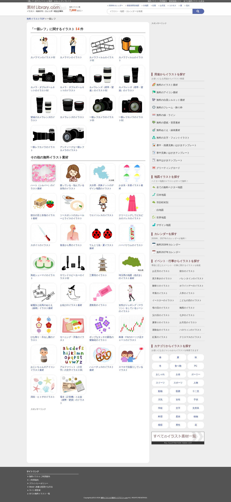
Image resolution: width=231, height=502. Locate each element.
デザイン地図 (164, 225)
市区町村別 (162, 202)
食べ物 (178, 366)
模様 (160, 425)
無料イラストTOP (35, 18)
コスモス (172, 5)
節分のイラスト (187, 271)
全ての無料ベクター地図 (169, 187)
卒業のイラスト (160, 293)
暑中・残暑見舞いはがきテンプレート (177, 145)
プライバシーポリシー (38, 483)
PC (195, 366)
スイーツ (160, 382)
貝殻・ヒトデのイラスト (43, 397)
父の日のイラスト (161, 315)
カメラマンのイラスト (71, 57)
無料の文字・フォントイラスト (173, 137)
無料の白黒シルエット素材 (171, 100)
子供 (196, 399)
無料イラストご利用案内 (157, 1)
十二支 (195, 391)
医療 (178, 391)
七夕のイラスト (187, 315)
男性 (178, 425)
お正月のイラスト (161, 271)
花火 (188, 5)
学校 (160, 408)
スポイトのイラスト (40, 245)
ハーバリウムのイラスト (131, 245)
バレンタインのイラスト (191, 278)
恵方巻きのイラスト (162, 278)
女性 (178, 399)
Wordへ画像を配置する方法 (41, 487)
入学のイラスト (187, 293)
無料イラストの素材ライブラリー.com (114, 498)
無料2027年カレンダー (168, 252)
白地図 (145, 5)
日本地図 (161, 194)
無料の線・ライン (166, 115)
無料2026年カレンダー (168, 244)
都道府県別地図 (133, 5)
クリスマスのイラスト (190, 337)
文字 (178, 408)
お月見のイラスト (188, 322)
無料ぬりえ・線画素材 (168, 130)
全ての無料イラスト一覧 (39, 494)
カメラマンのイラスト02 (43, 57)
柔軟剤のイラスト (98, 305)
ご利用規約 (34, 480)
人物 (196, 382)
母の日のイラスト (161, 307)
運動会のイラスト (161, 330)
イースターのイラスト (163, 300)
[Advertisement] (88, 433)
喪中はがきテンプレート (169, 160)
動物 (160, 391)
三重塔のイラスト (98, 275)
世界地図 (161, 217)
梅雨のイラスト (187, 307)
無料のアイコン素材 (167, 92)
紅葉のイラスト (160, 337)
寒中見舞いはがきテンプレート (173, 152)
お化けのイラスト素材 (71, 305)
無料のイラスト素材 (167, 84)
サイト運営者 (35, 490)
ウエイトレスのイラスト (101, 215)
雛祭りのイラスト (161, 285)
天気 (160, 399)
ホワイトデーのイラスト (191, 285)
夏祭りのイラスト (161, 322)
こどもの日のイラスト (190, 300)
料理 (160, 416)
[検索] (198, 11)
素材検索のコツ (175, 1)
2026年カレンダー (116, 5)
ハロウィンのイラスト (190, 330)
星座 (178, 416)
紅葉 (154, 5)
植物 (196, 416)
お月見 (162, 5)
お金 (178, 374)
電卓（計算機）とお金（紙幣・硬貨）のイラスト (72, 400)
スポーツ (178, 382)
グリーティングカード (168, 168)
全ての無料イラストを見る (194, 1)
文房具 (195, 408)
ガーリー (195, 374)
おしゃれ (160, 374)
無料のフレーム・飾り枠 (169, 107)
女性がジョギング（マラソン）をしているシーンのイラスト (131, 308)
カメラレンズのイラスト (72, 117)
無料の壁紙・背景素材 (168, 122)
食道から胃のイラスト (71, 245)
